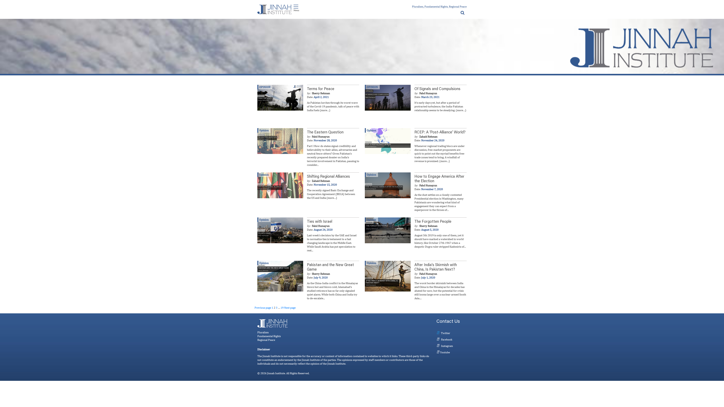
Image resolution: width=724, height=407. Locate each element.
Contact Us (448, 321)
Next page (290, 307)
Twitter (445, 333)
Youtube (445, 352)
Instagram (447, 345)
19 (282, 307)
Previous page (263, 307)
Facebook (446, 339)
